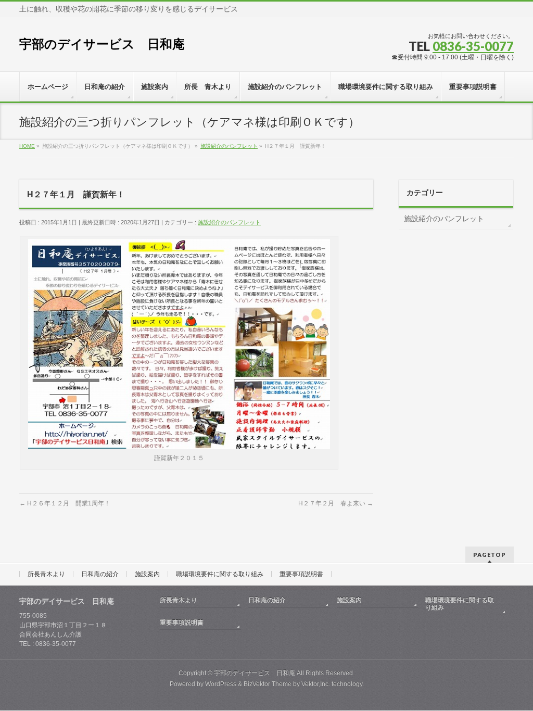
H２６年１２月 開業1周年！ (64, 503)
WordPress (220, 684)
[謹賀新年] (179, 445)
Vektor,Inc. (315, 684)
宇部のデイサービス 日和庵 (102, 44)
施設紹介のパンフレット (229, 222)
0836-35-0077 (473, 46)
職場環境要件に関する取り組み (219, 574)
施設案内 (147, 574)
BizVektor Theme (267, 684)
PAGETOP (489, 554)
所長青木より (46, 574)
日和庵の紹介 (100, 574)
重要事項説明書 (301, 574)
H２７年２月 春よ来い (335, 503)
